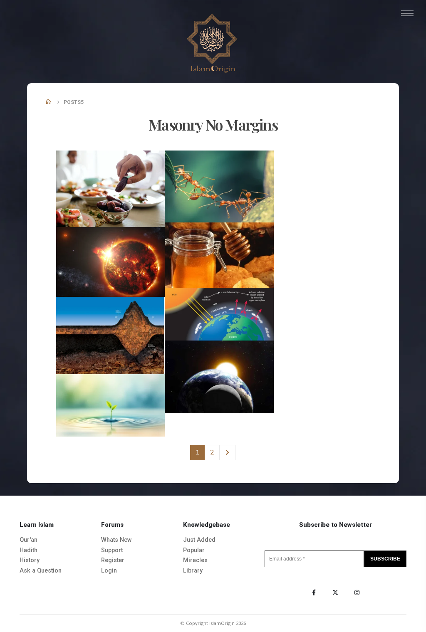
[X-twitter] (335, 592)
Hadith (28, 550)
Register (112, 560)
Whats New (116, 539)
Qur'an (28, 539)
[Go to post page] (111, 188)
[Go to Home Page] (49, 102)
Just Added (199, 539)
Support (112, 550)
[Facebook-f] (313, 592)
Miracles (195, 560)
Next (227, 452)
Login (109, 570)
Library (193, 570)
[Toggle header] (407, 13)
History (30, 560)
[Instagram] (357, 592)
